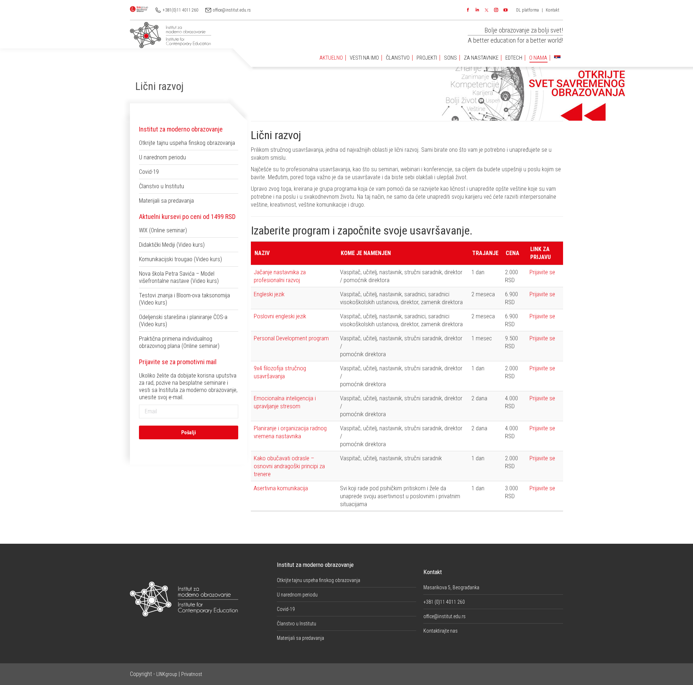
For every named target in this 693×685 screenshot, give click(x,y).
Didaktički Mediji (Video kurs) (172, 244)
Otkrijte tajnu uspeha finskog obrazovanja (187, 142)
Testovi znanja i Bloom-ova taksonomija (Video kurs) (184, 299)
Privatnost (191, 674)
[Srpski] (557, 58)
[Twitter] (486, 10)
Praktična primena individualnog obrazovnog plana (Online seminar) (179, 342)
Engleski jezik (269, 294)
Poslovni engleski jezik (280, 316)
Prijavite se (542, 272)
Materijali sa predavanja (166, 200)
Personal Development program (291, 338)
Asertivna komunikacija (281, 488)
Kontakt (552, 10)
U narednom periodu (162, 157)
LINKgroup (166, 674)
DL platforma (527, 10)
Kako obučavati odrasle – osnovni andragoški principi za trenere (289, 466)
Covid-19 (149, 171)
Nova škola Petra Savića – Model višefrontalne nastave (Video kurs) (179, 277)
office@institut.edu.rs (232, 10)
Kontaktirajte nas (440, 631)
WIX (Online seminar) (163, 230)
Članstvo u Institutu (161, 186)
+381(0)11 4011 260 (180, 10)
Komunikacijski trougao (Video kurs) (180, 259)
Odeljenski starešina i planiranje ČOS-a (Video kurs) (183, 321)
